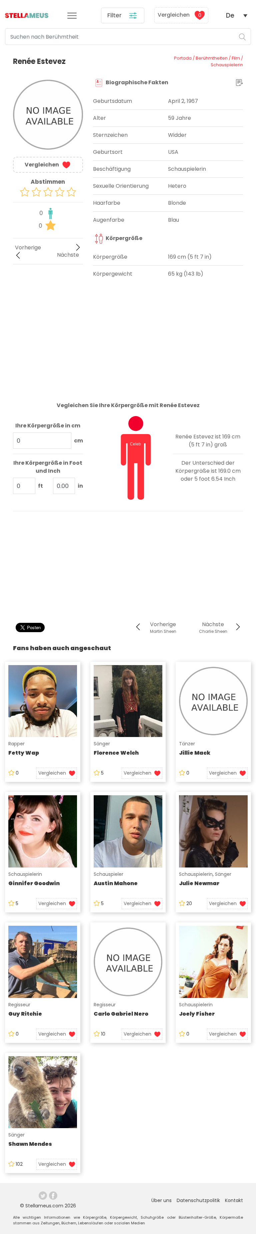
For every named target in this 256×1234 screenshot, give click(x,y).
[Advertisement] (48, 305)
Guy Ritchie (25, 1014)
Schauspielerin (25, 874)
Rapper (16, 743)
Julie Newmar (199, 883)
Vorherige (28, 247)
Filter (115, 15)
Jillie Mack (194, 753)
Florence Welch (116, 753)
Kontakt (234, 1200)
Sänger (102, 743)
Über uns (161, 1200)
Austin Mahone (116, 883)
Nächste (68, 255)
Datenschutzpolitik (198, 1200)
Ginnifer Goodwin (34, 883)
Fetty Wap (23, 753)
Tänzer (187, 743)
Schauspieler (108, 874)
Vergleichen (179, 15)
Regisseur (19, 1004)
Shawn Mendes (30, 1144)
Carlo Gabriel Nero (121, 1014)
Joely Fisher (197, 1014)
